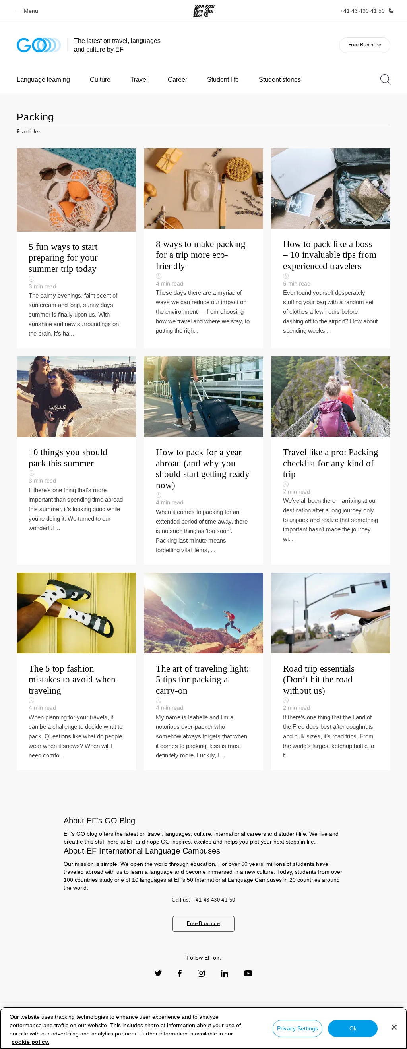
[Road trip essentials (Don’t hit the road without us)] (330, 671)
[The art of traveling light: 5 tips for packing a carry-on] (203, 671)
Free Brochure (364, 45)
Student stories (280, 79)
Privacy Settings (297, 1028)
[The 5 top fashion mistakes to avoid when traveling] (76, 671)
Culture (100, 79)
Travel (139, 79)
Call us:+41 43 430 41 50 (203, 900)
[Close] (394, 1027)
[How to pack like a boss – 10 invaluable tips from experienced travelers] (330, 248)
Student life (223, 79)
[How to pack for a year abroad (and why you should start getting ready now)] (203, 460)
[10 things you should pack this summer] (76, 460)
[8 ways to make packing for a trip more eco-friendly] (203, 248)
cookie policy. (30, 1042)
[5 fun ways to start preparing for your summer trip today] (76, 248)
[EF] (204, 11)
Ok (353, 1028)
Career (177, 79)
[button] (27, 11)
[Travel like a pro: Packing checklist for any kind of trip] (330, 460)
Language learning (43, 79)
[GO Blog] (39, 45)
